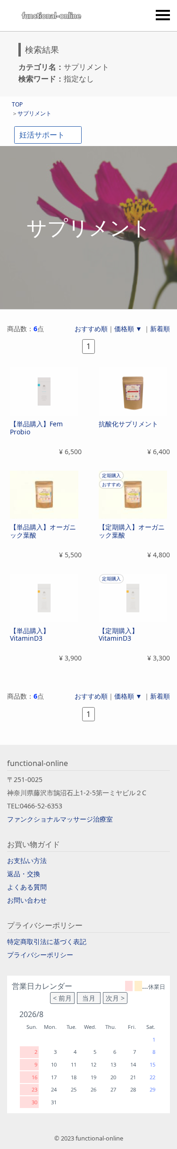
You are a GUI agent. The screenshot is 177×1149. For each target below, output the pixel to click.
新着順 (160, 328)
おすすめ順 (91, 328)
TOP (17, 104)
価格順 (124, 328)
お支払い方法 (27, 860)
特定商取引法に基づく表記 (46, 941)
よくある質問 (27, 886)
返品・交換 (23, 873)
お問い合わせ (27, 900)
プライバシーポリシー (40, 954)
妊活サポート (42, 135)
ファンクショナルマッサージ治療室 (60, 819)
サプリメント (34, 113)
